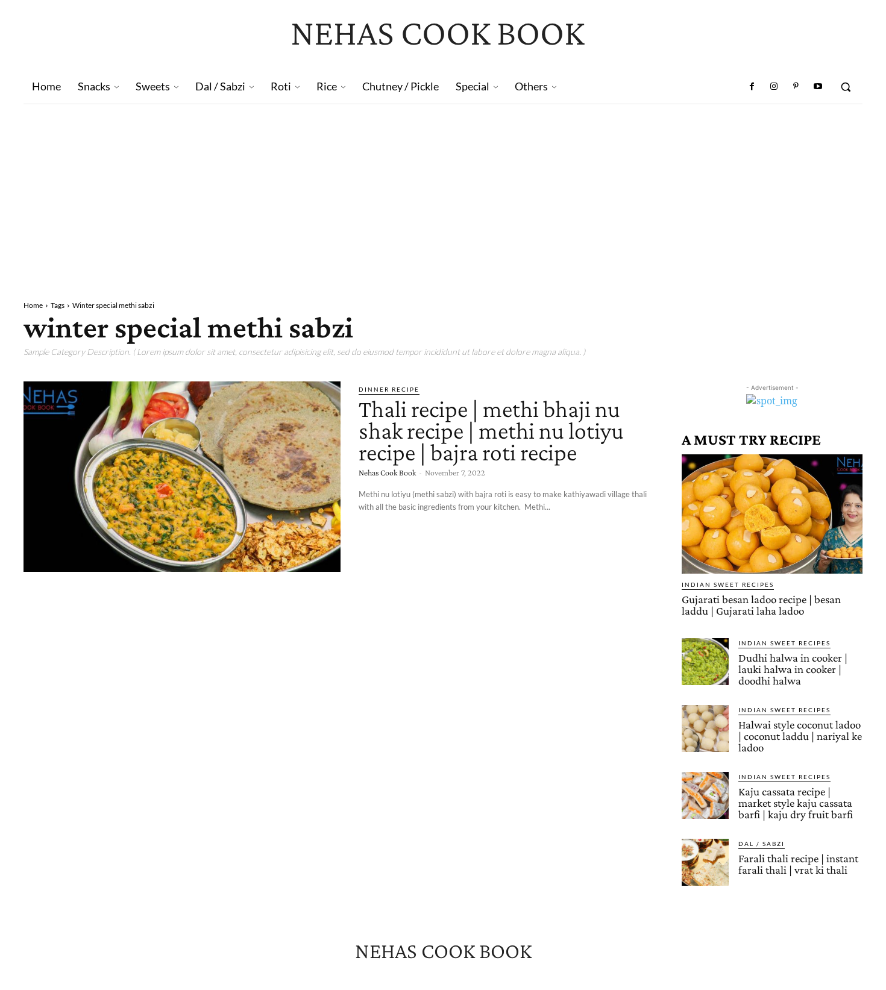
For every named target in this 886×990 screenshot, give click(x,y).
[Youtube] (818, 87)
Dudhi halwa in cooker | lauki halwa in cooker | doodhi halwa (792, 669)
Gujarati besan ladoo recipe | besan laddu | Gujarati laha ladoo (761, 605)
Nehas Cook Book (387, 472)
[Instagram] (774, 87)
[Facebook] (752, 87)
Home (33, 305)
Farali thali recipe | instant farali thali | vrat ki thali (798, 864)
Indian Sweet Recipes (728, 584)
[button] (845, 87)
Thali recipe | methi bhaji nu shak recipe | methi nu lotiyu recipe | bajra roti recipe (491, 430)
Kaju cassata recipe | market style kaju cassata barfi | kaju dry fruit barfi (795, 803)
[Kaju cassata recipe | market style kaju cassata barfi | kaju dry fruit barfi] (705, 795)
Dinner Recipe (389, 389)
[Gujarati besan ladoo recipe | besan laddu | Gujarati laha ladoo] (772, 514)
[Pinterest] (795, 87)
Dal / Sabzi (761, 843)
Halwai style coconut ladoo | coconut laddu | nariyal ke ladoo (800, 736)
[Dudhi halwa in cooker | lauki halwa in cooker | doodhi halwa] (705, 661)
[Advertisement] (443, 194)
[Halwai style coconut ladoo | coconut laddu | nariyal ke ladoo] (705, 728)
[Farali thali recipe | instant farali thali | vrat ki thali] (705, 862)
